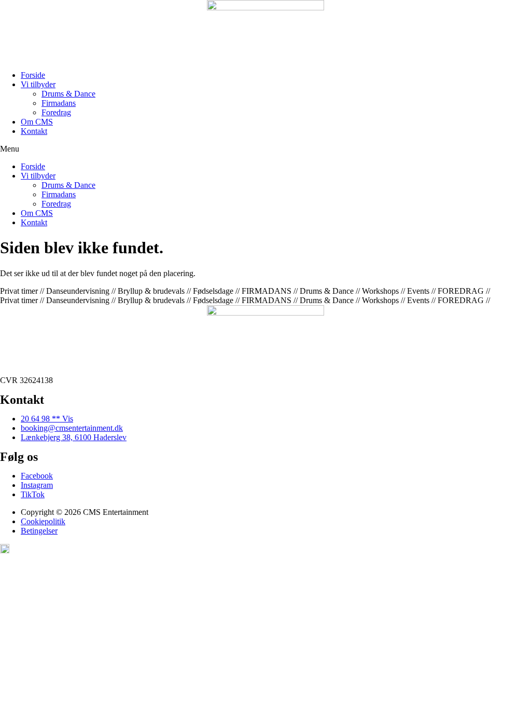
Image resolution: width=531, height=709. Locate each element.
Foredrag (56, 112)
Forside (33, 75)
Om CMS (37, 121)
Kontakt (34, 131)
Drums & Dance (68, 93)
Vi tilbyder (38, 84)
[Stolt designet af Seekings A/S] (4, 550)
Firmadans (58, 103)
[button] (265, 149)
